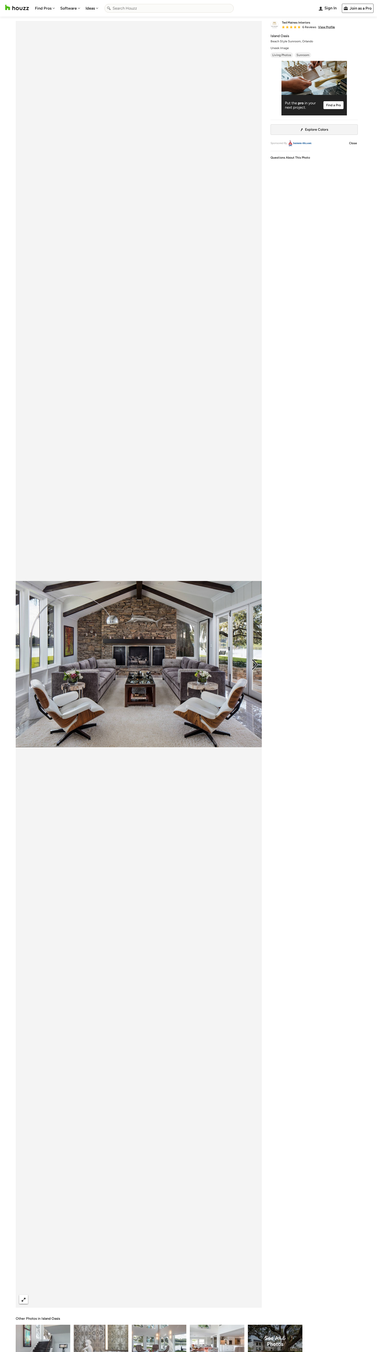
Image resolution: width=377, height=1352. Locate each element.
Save (153, 1299)
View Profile (326, 27)
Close (353, 143)
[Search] (109, 8)
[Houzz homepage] (17, 7)
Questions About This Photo (290, 157)
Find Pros (43, 8)
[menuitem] (45, 8)
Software (68, 8)
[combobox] (169, 8)
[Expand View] (23, 1299)
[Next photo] (255, 664)
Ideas (90, 8)
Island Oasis (50, 1318)
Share (130, 1299)
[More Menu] (254, 1299)
